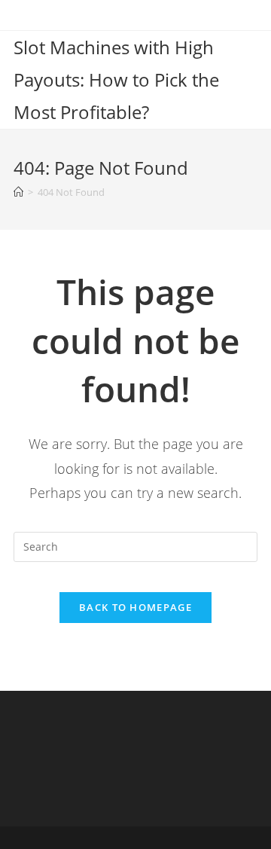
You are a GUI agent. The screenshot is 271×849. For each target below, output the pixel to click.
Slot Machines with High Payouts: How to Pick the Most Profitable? (116, 79)
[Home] (18, 192)
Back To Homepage (135, 607)
